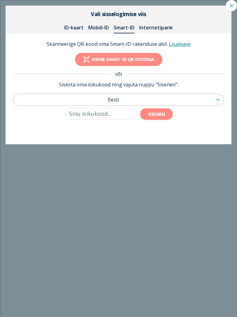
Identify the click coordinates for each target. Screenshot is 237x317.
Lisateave (180, 44)
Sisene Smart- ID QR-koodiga (123, 59)
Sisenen (156, 114)
